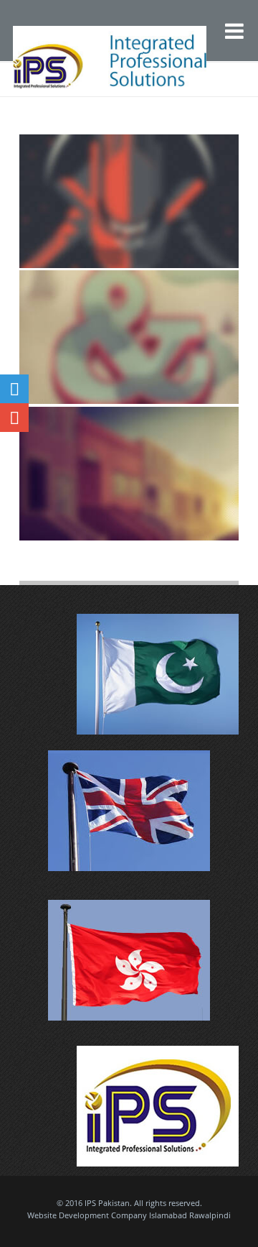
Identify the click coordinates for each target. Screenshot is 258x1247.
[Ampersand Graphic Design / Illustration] (129, 337)
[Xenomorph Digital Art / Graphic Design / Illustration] (129, 201)
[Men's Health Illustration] (129, 473)
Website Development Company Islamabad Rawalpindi (129, 1215)
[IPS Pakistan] (84, 40)
